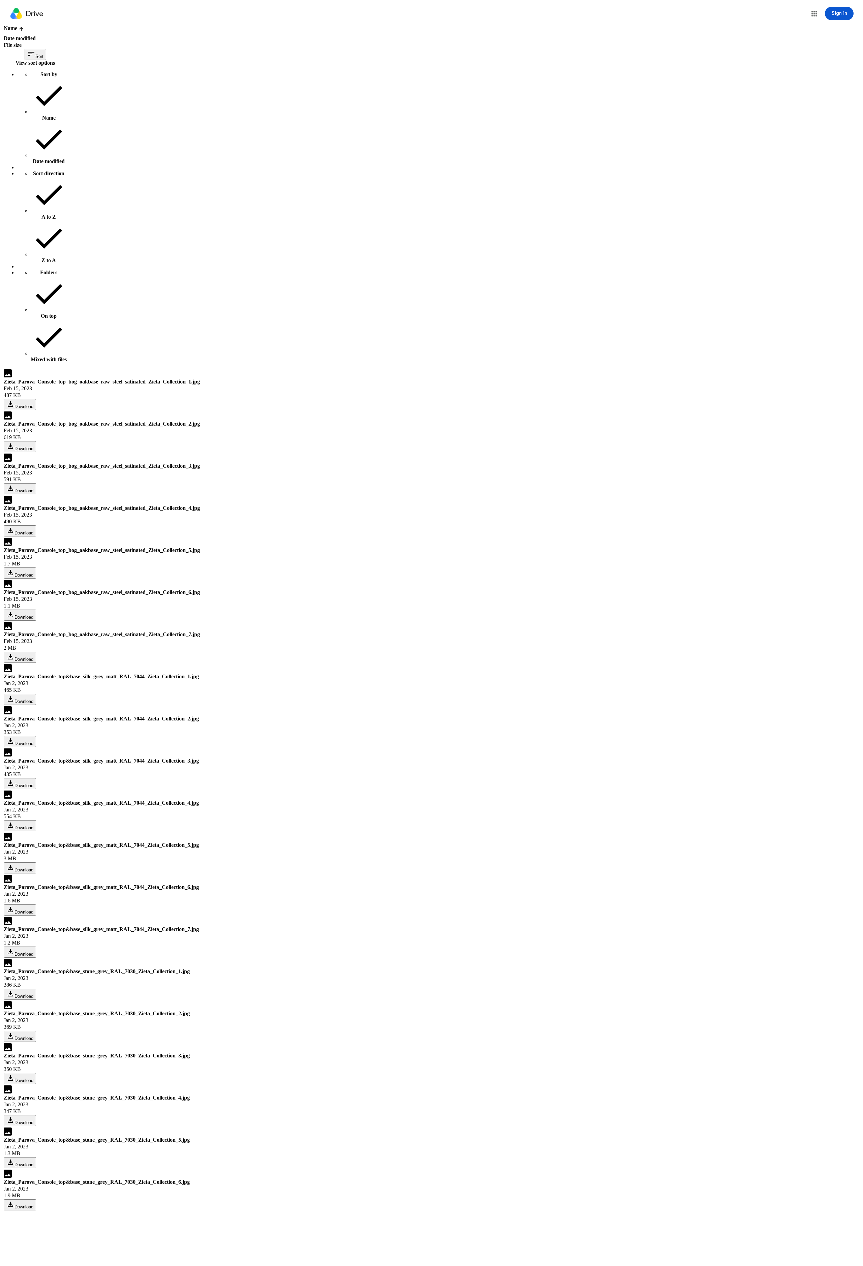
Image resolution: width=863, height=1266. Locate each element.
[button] (814, 14)
